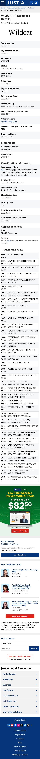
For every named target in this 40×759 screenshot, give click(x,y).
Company (20, 739)
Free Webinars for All (11, 564)
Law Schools (8, 690)
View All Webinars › (20, 616)
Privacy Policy (20, 751)
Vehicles (30, 8)
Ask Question (20, 555)
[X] (28, 725)
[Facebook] (15, 725)
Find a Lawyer (8, 638)
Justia (3, 8)
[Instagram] (18, 725)
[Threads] (21, 725)
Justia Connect (20, 731)
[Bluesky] (25, 725)
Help (20, 743)
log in (9, 240)
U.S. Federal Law (10, 695)
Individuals (8, 679)
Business (7, 684)
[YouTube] (12, 725)
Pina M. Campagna (9, 121)
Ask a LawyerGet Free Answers (9, 542)
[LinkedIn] (8, 725)
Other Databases (11, 706)
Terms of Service (20, 747)
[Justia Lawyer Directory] (31, 725)
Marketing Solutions (12, 712)
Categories (22, 8)
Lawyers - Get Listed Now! (20, 656)
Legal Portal (20, 735)
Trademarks (11, 8)
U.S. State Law (9, 701)
